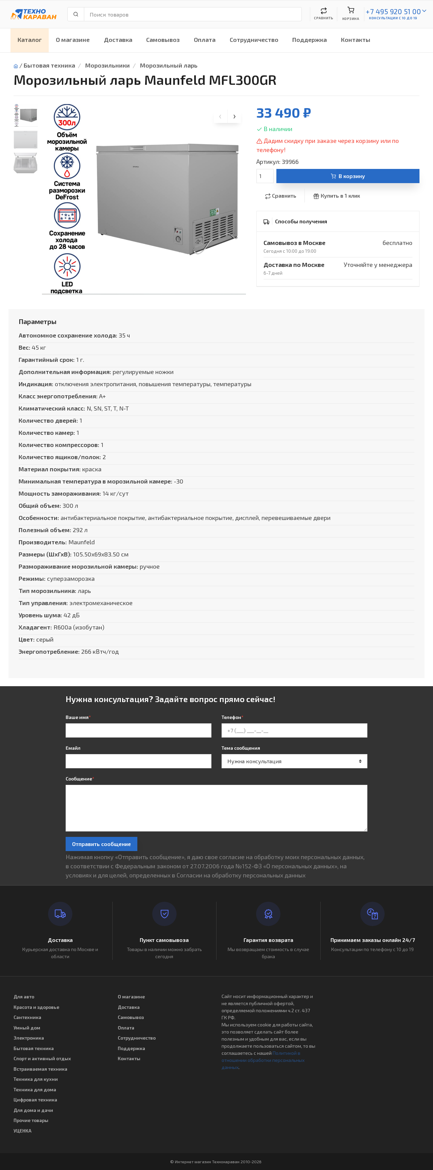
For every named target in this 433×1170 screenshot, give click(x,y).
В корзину (352, 176)
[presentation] (220, 116)
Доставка (118, 39)
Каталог (30, 39)
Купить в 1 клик (340, 195)
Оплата (204, 39)
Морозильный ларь (169, 65)
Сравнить (284, 195)
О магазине (73, 39)
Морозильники (107, 65)
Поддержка (309, 39)
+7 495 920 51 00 (393, 11)
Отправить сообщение (101, 844)
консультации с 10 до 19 (393, 18)
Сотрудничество (254, 39)
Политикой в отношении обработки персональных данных (263, 1060)
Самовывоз (163, 39)
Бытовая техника (49, 65)
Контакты (355, 39)
